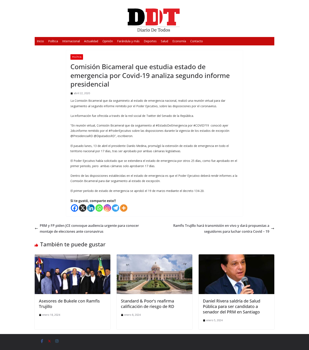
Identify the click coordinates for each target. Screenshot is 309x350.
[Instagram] (107, 208)
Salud (164, 41)
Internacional (71, 41)
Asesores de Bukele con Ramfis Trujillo (69, 303)
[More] (123, 208)
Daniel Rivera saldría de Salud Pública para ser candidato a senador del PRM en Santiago (231, 306)
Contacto (196, 41)
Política (53, 41)
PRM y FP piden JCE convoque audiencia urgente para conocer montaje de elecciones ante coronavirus (89, 228)
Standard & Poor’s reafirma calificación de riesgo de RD (147, 303)
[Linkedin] (91, 208)
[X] (82, 208)
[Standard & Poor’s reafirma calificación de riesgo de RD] (154, 257)
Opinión (107, 41)
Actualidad (91, 41)
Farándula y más (128, 41)
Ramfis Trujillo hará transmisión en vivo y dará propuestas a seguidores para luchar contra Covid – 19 (221, 228)
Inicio (40, 41)
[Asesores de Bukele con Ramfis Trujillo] (72, 257)
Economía (179, 41)
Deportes (150, 41)
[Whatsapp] (99, 208)
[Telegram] (115, 208)
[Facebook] (74, 208)
